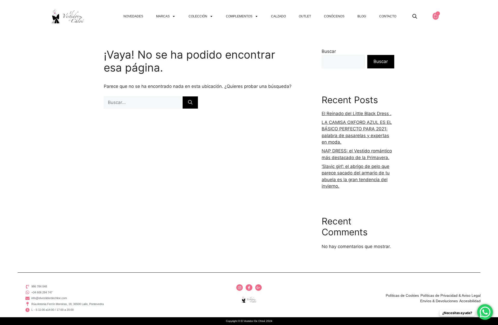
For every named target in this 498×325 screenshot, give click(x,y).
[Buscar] (190, 102)
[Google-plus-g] (258, 287)
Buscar (329, 51)
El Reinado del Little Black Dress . (356, 113)
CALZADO (278, 16)
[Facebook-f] (249, 287)
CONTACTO (387, 16)
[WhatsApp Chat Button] (485, 312)
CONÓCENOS (334, 16)
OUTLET (305, 16)
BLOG (361, 16)
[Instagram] (239, 287)
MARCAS (163, 16)
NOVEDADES (133, 16)
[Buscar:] (143, 102)
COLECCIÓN (198, 16)
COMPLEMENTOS (239, 16)
